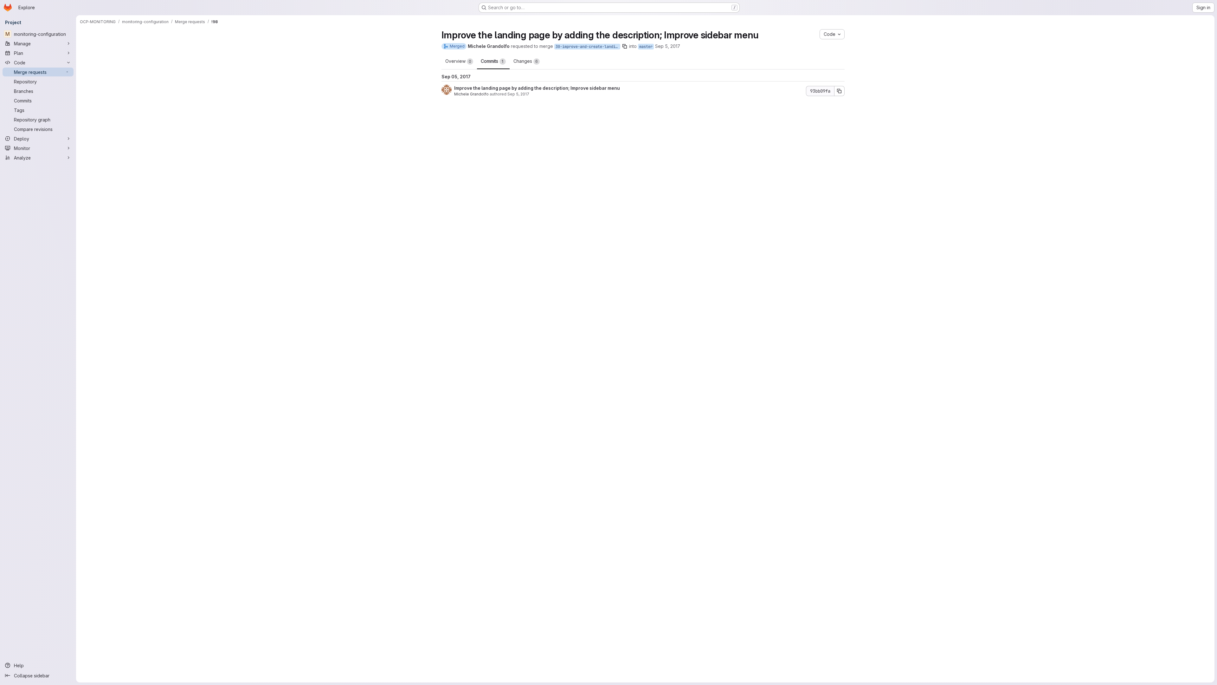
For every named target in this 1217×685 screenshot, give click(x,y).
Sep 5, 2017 (667, 46)
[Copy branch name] (624, 46)
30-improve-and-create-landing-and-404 (588, 46)
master (646, 46)
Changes (525, 61)
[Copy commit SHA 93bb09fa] (839, 91)
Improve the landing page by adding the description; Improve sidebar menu (537, 88)
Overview (458, 61)
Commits (492, 61)
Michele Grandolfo (471, 94)
